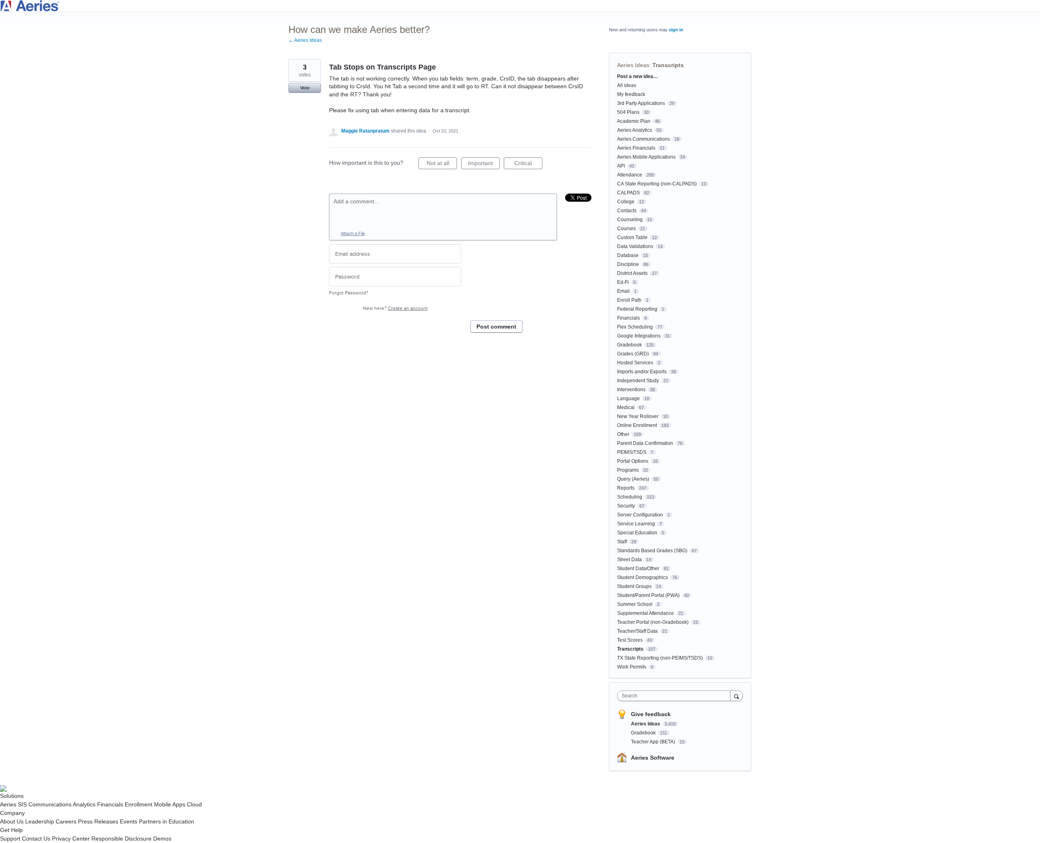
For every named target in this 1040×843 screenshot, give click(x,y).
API (621, 166)
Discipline (628, 264)
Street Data (629, 559)
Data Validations (635, 246)
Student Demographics (642, 577)
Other (623, 434)
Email (623, 291)
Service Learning (636, 524)
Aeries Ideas (633, 65)
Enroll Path (629, 300)
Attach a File (353, 233)
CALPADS (628, 193)
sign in (676, 29)
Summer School (634, 604)
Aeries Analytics (634, 130)
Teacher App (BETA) (653, 742)
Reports (626, 488)
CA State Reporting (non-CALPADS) (657, 184)
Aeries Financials (636, 148)
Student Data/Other (638, 568)
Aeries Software (652, 757)
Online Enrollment (637, 425)
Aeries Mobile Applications (646, 157)
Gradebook (629, 345)
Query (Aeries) (633, 479)
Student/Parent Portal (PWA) (648, 595)
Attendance (629, 175)
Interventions (631, 389)
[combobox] (675, 696)
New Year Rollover (638, 416)
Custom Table (632, 237)
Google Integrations (639, 336)
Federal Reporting (637, 309)
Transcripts (668, 65)
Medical (626, 407)
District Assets (632, 273)
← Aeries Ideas (305, 40)
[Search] (736, 696)
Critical (528, 164)
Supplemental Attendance (645, 613)
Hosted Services (635, 363)
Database (628, 255)
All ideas (626, 85)
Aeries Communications (643, 139)
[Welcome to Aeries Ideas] (520, 6)
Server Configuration (640, 515)
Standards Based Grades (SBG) (652, 550)
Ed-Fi (623, 282)
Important (484, 164)
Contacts (627, 210)
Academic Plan (633, 121)
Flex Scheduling (635, 327)
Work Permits (631, 667)
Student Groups (634, 586)
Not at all (442, 164)
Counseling (630, 219)
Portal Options (632, 461)
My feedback (631, 94)
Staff (622, 542)
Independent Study (638, 380)
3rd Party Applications (641, 103)
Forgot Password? (348, 293)
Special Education (637, 533)
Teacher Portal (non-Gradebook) (653, 622)
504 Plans (628, 112)
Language (628, 398)
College (626, 202)
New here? (395, 308)
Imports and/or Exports (642, 372)
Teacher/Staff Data (637, 631)
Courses (626, 228)
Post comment (496, 326)
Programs (628, 470)
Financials (628, 318)
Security (626, 506)
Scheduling (629, 497)
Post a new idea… (637, 76)
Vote (305, 87)
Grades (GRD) (633, 354)
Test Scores (630, 640)
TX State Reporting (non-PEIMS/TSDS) (660, 658)
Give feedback (651, 714)
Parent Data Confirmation (645, 443)
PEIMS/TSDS (631, 452)
